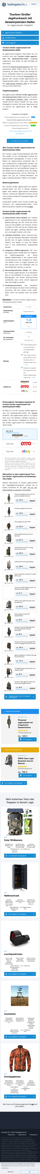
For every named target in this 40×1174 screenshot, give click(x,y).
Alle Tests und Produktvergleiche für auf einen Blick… (20, 1105)
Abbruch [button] (10, 1172)
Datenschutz (5, 1168)
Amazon (34, 413)
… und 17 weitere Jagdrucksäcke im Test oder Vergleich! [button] (20, 132)
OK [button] (29, 1172)
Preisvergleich (29, 76)
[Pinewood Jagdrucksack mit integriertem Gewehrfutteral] (9, 722)
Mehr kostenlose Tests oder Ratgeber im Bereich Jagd (20, 800)
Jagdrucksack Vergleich (21, 25)
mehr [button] (26, 365)
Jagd (5, 837)
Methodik (4, 322)
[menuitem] (20, 33)
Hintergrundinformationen (20, 67)
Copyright (4, 1132)
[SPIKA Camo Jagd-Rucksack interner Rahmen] (9, 760)
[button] (20, 33)
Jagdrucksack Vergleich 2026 (16, 84)
